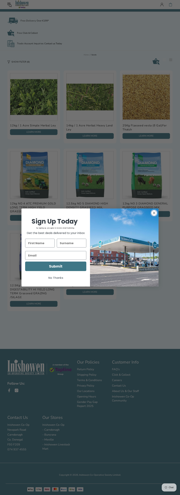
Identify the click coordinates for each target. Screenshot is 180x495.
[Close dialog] (154, 213)
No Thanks (55, 278)
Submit (55, 266)
